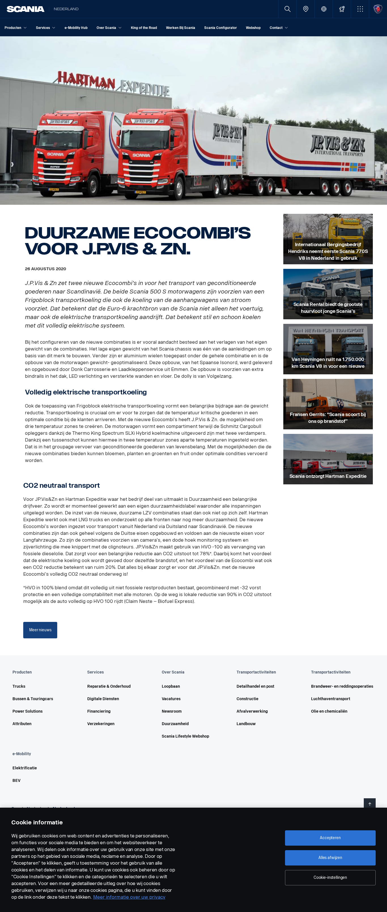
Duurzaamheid (175, 723)
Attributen (21, 723)
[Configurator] (342, 9)
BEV (16, 780)
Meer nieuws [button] (40, 630)
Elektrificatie (24, 768)
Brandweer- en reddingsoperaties (340, 686)
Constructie (247, 698)
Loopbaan (171, 686)
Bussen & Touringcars (32, 698)
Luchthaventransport (330, 698)
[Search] (287, 9)
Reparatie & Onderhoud (109, 686)
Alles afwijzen (330, 857)
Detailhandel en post (255, 686)
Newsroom (172, 711)
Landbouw (246, 723)
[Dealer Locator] (305, 9)
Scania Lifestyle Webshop (185, 736)
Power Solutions (27, 711)
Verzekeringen (100, 723)
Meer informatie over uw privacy (129, 897)
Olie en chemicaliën (329, 711)
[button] (360, 9)
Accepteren (330, 837)
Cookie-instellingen (330, 877)
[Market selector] (324, 9)
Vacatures (171, 698)
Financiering (98, 711)
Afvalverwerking (252, 711)
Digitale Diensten (103, 698)
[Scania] (25, 9)
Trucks (18, 686)
